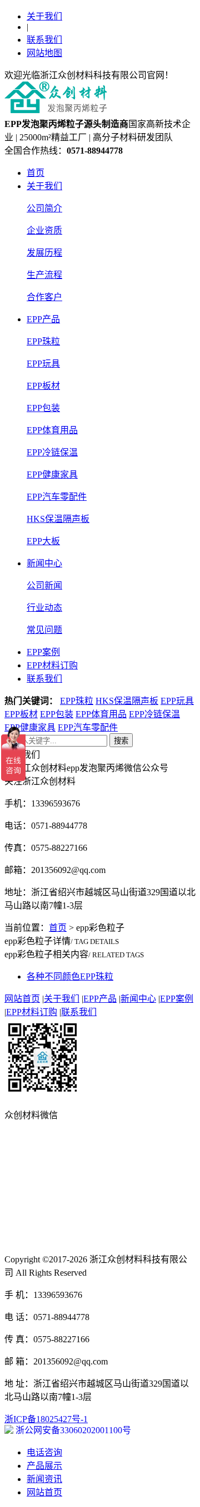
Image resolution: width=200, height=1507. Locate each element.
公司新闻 (44, 585)
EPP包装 (43, 408)
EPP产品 (43, 319)
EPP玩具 (43, 363)
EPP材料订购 (52, 665)
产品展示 (44, 1465)
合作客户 (44, 297)
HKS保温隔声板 (58, 519)
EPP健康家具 (52, 474)
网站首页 (22, 998)
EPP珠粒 (43, 341)
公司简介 (44, 208)
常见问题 (44, 630)
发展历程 (44, 252)
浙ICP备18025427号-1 (46, 1419)
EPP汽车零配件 (57, 496)
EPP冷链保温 (52, 452)
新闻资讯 (44, 1479)
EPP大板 (43, 541)
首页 (35, 172)
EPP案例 (43, 652)
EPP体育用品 (52, 430)
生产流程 (44, 275)
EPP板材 (43, 385)
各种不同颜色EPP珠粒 (70, 976)
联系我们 (44, 39)
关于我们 (44, 16)
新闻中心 (44, 563)
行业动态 (44, 607)
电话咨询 (44, 1452)
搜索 (121, 741)
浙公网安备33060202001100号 (72, 1430)
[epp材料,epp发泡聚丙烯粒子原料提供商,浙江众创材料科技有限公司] (56, 111)
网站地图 (44, 53)
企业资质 (44, 230)
